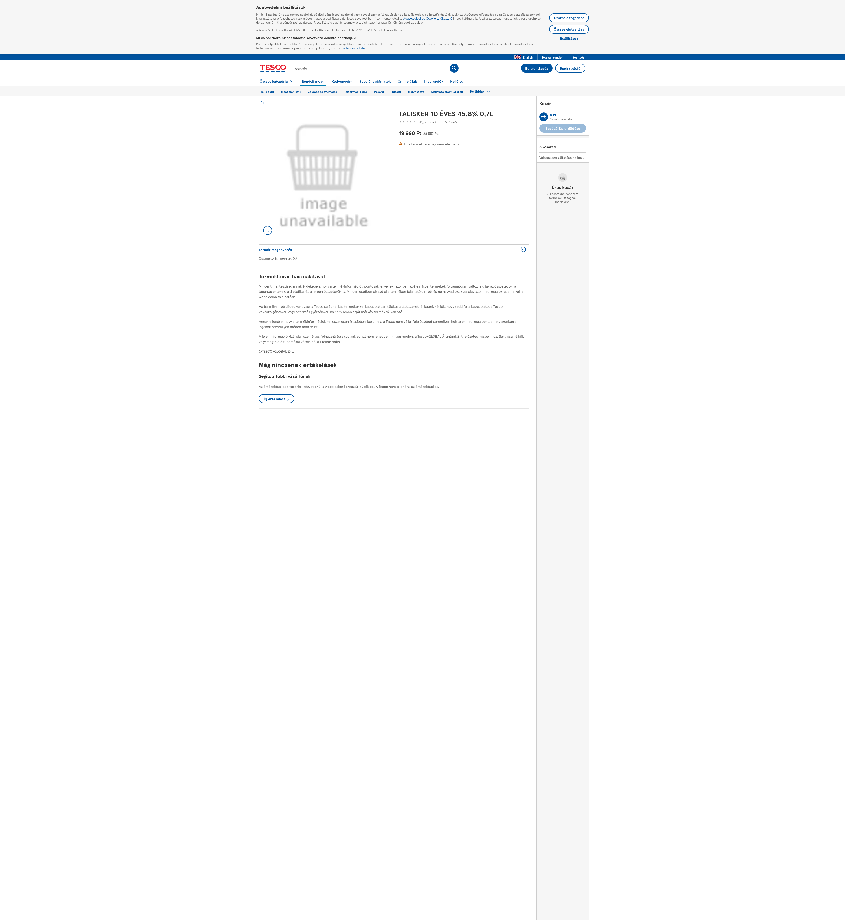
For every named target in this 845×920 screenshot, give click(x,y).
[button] (523, 57)
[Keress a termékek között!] (454, 68)
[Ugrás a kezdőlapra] (273, 68)
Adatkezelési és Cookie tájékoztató (427, 18)
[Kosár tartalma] (543, 116)
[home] (262, 102)
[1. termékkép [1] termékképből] (323, 174)
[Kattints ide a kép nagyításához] (267, 230)
